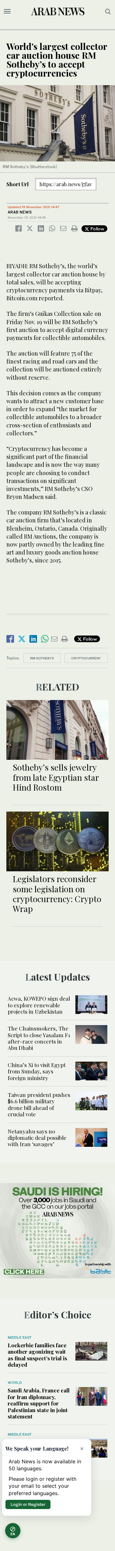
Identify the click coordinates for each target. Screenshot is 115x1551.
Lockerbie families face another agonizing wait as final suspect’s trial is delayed (37, 1355)
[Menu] (7, 11)
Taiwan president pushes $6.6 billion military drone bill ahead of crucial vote (39, 1104)
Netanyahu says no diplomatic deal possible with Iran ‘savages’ (37, 1138)
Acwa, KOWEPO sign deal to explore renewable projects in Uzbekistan (39, 1005)
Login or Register (28, 1504)
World (15, 1382)
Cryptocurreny (86, 658)
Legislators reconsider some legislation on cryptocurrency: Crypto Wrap (57, 893)
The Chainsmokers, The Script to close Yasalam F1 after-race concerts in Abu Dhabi (39, 1038)
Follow (96, 228)
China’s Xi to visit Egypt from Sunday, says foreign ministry (36, 1071)
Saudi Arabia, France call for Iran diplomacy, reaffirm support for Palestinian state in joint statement (39, 1403)
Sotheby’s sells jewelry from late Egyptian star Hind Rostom (56, 777)
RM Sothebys (42, 658)
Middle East (20, 1337)
